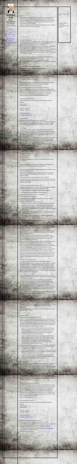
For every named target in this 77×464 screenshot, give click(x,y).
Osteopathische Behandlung (11, 39)
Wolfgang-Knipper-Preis (11, 32)
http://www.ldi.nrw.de (28, 115)
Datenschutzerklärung (11, 43)
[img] (10, 8)
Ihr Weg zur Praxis (11, 36)
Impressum (11, 40)
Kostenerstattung (11, 34)
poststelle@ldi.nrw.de (27, 113)
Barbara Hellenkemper (11, 29)
